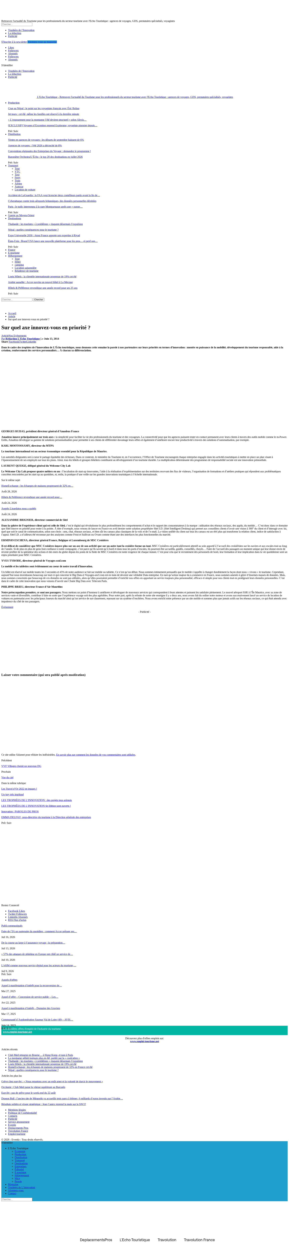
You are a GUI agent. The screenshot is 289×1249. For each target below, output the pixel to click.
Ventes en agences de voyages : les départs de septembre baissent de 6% (46, 139)
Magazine (13, 1184)
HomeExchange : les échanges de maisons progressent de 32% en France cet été (50, 1067)
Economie (20, 1151)
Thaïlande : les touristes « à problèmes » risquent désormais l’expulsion (45, 224)
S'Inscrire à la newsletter (14, 41)
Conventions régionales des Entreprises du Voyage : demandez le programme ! (49, 151)
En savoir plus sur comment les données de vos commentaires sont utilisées (95, 754)
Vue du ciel (7, 777)
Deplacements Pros (18, 1127)
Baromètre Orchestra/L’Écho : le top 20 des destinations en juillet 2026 (45, 156)
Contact (12, 1193)
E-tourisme (14, 252)
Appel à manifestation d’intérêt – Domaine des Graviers (30, 1008)
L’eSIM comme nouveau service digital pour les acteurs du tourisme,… (38, 965)
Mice (17, 1178)
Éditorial (19, 1169)
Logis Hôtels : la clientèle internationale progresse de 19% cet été (42, 276)
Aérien (18, 183)
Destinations (14, 218)
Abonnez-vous (16, 1190)
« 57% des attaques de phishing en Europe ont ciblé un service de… (37, 954)
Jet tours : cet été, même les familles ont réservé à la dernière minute (43, 114)
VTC (17, 171)
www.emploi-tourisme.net (17, 1031)
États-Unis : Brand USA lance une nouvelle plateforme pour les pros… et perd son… (53, 241)
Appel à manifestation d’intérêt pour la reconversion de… (31, 985)
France (11, 249)
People (18, 1181)
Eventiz (12, 1124)
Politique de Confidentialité (22, 1112)
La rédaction (14, 33)
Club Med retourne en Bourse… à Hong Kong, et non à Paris (40, 1055)
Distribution (14, 134)
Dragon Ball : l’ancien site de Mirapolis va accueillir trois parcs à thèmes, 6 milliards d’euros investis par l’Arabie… (62, 1098)
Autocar (19, 186)
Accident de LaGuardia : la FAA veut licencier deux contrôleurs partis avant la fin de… (54, 195)
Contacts (12, 1115)
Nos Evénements (17, 335)
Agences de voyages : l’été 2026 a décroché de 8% (35, 145)
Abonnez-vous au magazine (42, 41)
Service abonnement (18, 1121)
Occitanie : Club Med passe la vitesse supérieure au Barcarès (33, 1087)
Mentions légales (17, 1109)
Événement (7, 607)
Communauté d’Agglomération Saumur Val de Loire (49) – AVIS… (37, 1019)
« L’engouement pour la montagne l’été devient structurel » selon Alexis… (47, 119)
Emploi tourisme (16, 1134)
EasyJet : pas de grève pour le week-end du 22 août (28, 1092)
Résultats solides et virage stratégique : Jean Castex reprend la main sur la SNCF (43, 1104)
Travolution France (18, 1130)
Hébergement (15, 255)
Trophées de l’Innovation (21, 30)
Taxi (17, 174)
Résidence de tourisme (26, 270)
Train (17, 180)
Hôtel (18, 261)
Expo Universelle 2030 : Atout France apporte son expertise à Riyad (44, 235)
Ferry (17, 177)
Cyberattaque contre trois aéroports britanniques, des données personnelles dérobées (52, 201)
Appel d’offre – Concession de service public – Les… (29, 996)
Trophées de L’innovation (21, 1187)
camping (19, 264)
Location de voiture (25, 189)
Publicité (12, 36)
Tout (17, 168)
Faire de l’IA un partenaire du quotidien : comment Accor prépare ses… (39, 931)
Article (5, 335)
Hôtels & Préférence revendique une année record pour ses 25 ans (42, 287)
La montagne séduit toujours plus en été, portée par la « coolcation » (44, 1058)
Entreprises (20, 1166)
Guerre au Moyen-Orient (21, 215)
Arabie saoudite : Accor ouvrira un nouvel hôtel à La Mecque (40, 282)
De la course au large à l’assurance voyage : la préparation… (33, 942)
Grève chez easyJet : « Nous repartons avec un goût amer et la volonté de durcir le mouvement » (52, 1081)
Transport (13, 165)
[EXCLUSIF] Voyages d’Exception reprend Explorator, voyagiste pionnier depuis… (52, 125)
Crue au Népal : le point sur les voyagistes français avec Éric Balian (43, 108)
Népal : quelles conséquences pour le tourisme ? (33, 229)
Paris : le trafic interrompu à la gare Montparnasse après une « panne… (45, 206)
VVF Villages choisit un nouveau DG (21, 766)
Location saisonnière (25, 267)
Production (14, 102)
